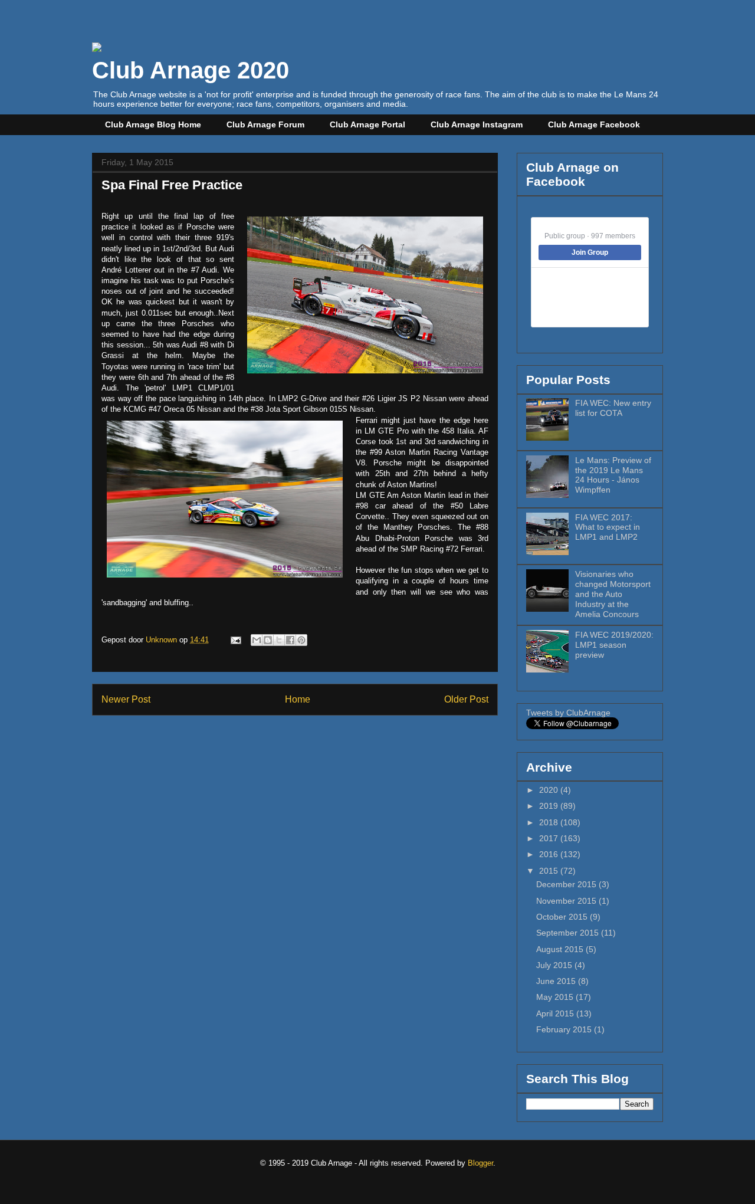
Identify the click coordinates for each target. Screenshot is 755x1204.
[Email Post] (235, 639)
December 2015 (567, 884)
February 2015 (565, 1029)
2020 (549, 790)
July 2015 (555, 965)
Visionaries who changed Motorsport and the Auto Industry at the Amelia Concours (613, 593)
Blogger (480, 1163)
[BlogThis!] (268, 640)
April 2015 (556, 1013)
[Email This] (256, 640)
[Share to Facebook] (290, 640)
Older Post (466, 699)
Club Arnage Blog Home (153, 124)
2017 (549, 838)
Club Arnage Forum (265, 124)
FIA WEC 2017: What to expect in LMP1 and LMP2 (607, 527)
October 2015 (563, 916)
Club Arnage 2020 (190, 70)
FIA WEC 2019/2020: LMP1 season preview (614, 645)
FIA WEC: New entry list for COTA (613, 408)
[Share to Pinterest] (301, 640)
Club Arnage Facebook (594, 124)
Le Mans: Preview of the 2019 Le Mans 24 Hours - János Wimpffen (613, 474)
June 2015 (557, 981)
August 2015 (561, 949)
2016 (549, 854)
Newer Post (125, 699)
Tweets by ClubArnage (568, 712)
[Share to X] (279, 640)
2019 (549, 806)
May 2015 (556, 997)
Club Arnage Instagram (477, 124)
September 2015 (568, 932)
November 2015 (567, 901)
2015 (549, 870)
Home (297, 699)
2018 (549, 822)
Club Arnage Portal (367, 124)
